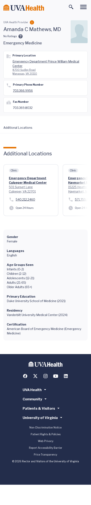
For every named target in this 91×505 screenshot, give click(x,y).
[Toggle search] (71, 7)
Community (32, 399)
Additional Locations (17, 127)
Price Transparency (45, 454)
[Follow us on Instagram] (45, 376)
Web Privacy (45, 441)
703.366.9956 (23, 90)
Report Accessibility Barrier (45, 447)
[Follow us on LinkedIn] (65, 376)
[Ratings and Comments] (20, 36)
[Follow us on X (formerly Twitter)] (35, 376)
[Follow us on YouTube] (55, 376)
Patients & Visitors (39, 408)
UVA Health (32, 390)
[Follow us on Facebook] (25, 376)
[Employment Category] (32, 22)
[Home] (23, 8)
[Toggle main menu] (83, 7)
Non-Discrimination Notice (45, 427)
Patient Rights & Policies (46, 434)
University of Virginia (40, 418)
